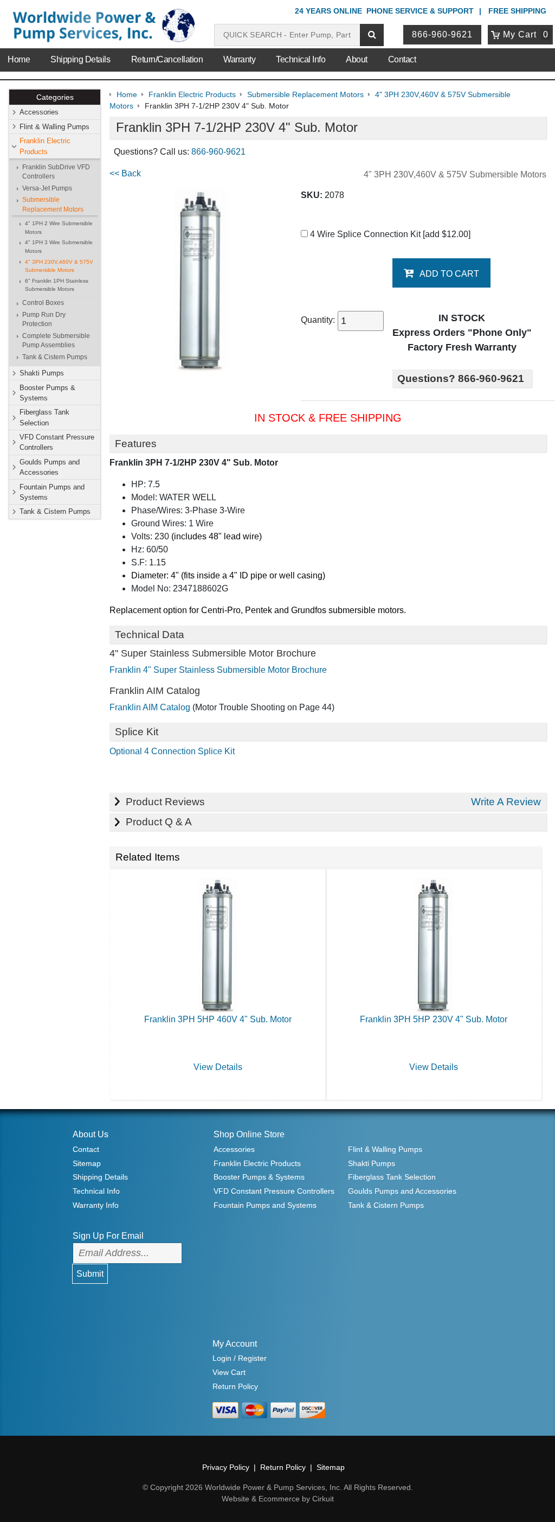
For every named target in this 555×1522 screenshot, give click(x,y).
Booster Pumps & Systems (47, 393)
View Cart (229, 1372)
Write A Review (506, 801)
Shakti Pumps (42, 373)
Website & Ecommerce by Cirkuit (278, 1498)
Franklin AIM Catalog (149, 707)
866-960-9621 (442, 34)
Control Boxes (43, 303)
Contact (402, 59)
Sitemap (87, 1163)
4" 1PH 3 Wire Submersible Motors (59, 246)
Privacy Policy (225, 1467)
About (356, 59)
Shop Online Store (249, 1134)
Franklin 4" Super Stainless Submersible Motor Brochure (218, 669)
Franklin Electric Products (45, 146)
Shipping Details (80, 59)
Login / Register (239, 1358)
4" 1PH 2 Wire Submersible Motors (59, 227)
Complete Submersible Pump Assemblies (56, 340)
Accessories (39, 112)
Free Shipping (517, 11)
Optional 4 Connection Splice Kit (172, 751)
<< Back (125, 173)
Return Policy (235, 1386)
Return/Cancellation (167, 59)
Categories (55, 97)
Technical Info (300, 59)
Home (19, 59)
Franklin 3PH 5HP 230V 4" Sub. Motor (433, 1019)
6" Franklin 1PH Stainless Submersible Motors (56, 285)
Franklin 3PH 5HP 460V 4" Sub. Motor (218, 1019)
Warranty (239, 59)
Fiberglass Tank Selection (44, 417)
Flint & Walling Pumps (54, 127)
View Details (217, 1067)
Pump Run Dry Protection (44, 319)
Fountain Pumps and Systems (52, 492)
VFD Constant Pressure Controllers (57, 442)
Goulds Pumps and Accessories (50, 467)
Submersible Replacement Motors (52, 204)
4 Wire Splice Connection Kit (389, 234)
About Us (90, 1134)
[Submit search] (372, 35)
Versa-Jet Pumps (47, 188)
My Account (234, 1343)
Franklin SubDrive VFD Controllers (56, 172)
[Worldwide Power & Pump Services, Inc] (102, 27)
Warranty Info (96, 1205)
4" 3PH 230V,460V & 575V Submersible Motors (59, 266)
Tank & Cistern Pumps (54, 357)
